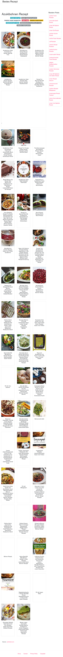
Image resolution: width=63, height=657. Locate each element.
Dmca (19, 653)
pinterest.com (10, 642)
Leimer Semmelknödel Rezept (55, 99)
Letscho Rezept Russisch (53, 45)
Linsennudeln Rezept (54, 54)
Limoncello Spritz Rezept (53, 21)
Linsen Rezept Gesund (53, 79)
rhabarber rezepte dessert (36, 20)
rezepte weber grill (15, 18)
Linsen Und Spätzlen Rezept (54, 104)
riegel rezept (25, 20)
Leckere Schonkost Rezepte (54, 70)
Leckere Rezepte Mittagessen (53, 89)
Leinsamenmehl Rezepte (53, 84)
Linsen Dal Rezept (54, 30)
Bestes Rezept (10, 1)
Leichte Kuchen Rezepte (53, 50)
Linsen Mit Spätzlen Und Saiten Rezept (54, 74)
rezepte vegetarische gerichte (29, 18)
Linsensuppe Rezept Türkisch (54, 94)
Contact (26, 653)
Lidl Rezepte (52, 41)
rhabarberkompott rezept (12, 23)
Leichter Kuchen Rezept (53, 34)
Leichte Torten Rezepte (53, 16)
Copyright (42, 653)
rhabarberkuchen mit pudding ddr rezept (30, 23)
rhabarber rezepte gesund (23, 25)
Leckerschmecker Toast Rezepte (53, 58)
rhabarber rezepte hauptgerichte (12, 20)
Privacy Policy (33, 653)
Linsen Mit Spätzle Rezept (54, 26)
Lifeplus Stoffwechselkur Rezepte (53, 64)
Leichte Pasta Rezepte (55, 38)
